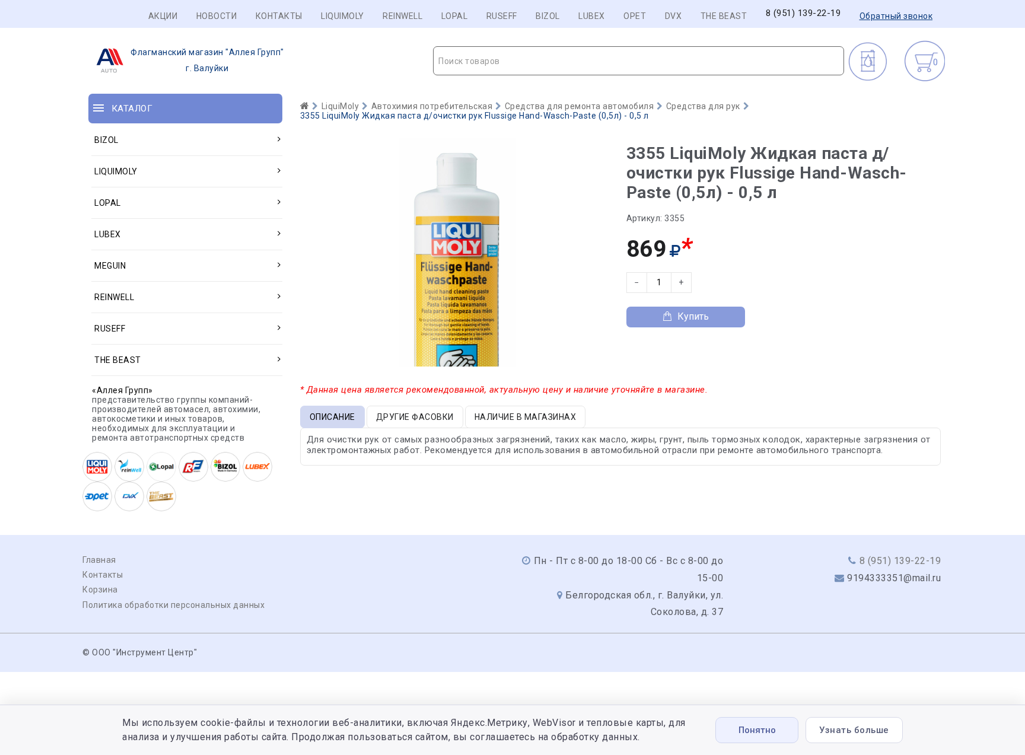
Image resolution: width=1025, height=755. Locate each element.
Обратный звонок (896, 16)
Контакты (279, 16)
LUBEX (591, 16)
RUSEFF (501, 16)
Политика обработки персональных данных (173, 605)
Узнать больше (854, 730)
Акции (163, 16)
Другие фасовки (415, 417)
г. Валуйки (207, 60)
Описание (332, 417)
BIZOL (548, 16)
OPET (634, 16)
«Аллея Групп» (122, 390)
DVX (673, 16)
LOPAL (454, 16)
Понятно (757, 730)
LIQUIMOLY (342, 16)
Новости (216, 16)
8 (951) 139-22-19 (803, 13)
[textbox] (638, 61)
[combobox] (638, 60)
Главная (99, 560)
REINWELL (402, 16)
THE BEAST (724, 16)
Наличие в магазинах (526, 417)
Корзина (100, 589)
